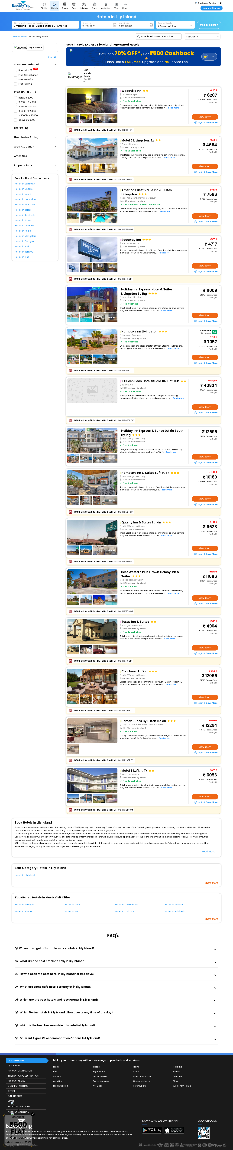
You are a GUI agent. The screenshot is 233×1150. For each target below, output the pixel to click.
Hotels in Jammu (24, 251)
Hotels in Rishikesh (25, 215)
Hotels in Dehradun (25, 199)
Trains (136, 1066)
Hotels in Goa (22, 257)
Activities (57, 1081)
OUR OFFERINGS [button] (16, 1060)
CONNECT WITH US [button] (18, 1086)
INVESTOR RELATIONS (19, 1106)
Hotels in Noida (23, 230)
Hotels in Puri (22, 246)
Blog (175, 1081)
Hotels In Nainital (174, 904)
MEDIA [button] (11, 1101)
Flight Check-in (60, 1085)
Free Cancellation (29, 75)
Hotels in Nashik (23, 194)
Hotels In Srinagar (24, 904)
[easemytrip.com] (22, 9)
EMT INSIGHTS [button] (15, 1096)
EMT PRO (177, 1076)
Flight (55, 1066)
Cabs (136, 1071)
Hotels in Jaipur (23, 209)
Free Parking (25, 83)
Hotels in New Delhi (25, 204)
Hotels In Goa (72, 911)
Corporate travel (141, 1081)
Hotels (96, 1066)
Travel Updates (101, 1081)
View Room (205, 116)
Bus (55, 1071)
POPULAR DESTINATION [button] (20, 1070)
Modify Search (209, 24)
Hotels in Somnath (25, 183)
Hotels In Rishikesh (174, 911)
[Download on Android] (152, 1132)
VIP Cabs (97, 1085)
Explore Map (35, 47)
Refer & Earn (139, 1085)
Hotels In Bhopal (23, 911)
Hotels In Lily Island (25, 875)
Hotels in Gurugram (25, 241)
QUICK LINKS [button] (14, 1065)
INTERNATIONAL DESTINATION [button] (23, 1075)
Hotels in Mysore (24, 189)
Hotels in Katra (23, 220)
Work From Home (182, 1085)
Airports (57, 1076)
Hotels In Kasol (72, 904)
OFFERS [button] (12, 1091)
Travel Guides (100, 1076)
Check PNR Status (142, 1076)
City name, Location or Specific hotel (31, 23)
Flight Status (99, 1071)
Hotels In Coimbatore (126, 904)
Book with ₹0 (28, 70)
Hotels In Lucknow (124, 911)
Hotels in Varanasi (24, 225)
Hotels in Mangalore (25, 236)
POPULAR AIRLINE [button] (16, 1080)
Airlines (177, 1071)
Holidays (177, 1066)
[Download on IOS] (174, 1132)
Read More (208, 851)
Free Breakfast (27, 79)
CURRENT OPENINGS (18, 1112)
